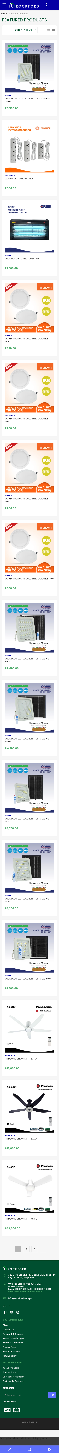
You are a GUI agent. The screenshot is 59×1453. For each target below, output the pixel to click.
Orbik (8, 95)
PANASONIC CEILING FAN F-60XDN (21, 1138)
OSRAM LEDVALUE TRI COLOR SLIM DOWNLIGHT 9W (29, 578)
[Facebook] (5, 1312)
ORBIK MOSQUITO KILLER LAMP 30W (22, 258)
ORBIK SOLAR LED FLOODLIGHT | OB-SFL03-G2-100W (27, 900)
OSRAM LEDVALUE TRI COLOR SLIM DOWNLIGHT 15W (27, 420)
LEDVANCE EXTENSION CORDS (19, 178)
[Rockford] (25, 5)
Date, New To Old (23, 29)
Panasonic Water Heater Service (25, 1291)
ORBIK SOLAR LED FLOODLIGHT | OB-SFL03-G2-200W (27, 100)
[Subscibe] (52, 1395)
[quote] (46, 4)
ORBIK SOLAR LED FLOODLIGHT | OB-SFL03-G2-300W (27, 740)
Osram (8, 335)
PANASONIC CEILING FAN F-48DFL (21, 1218)
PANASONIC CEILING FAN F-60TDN (21, 1058)
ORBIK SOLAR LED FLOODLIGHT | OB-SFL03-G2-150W (27, 820)
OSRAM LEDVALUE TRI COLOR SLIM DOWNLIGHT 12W (27, 500)
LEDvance (10, 175)
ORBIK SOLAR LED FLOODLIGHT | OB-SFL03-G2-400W (27, 660)
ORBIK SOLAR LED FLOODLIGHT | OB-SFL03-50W (28, 978)
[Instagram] (18, 1312)
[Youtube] (11, 1312)
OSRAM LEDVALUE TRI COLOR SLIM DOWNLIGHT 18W (27, 340)
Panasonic (11, 1055)
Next (43, 1249)
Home (4, 13)
